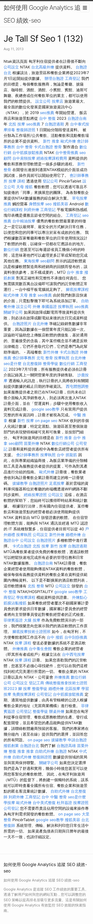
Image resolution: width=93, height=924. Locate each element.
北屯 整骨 (44, 357)
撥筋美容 (60, 203)
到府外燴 (31, 209)
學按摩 (9, 802)
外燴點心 (79, 597)
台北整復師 (32, 363)
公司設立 (11, 67)
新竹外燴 (50, 352)
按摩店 (57, 101)
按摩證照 (80, 802)
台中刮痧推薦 (75, 637)
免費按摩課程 (23, 694)
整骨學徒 (50, 363)
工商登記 (72, 78)
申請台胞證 (77, 739)
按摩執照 (65, 306)
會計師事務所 (23, 357)
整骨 (58, 146)
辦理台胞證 (54, 78)
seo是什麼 (12, 363)
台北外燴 (40, 323)
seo (48, 203)
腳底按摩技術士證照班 (31, 631)
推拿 (30, 751)
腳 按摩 (24, 688)
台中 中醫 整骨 (54, 797)
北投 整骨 (36, 586)
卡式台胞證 (43, 146)
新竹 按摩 (25, 420)
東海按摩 (31, 261)
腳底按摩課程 (77, 289)
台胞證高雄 (66, 745)
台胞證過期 (54, 124)
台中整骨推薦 (66, 152)
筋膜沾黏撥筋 (15, 603)
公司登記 (44, 694)
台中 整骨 (24, 146)
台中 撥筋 (55, 637)
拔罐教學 (20, 483)
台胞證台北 (29, 745)
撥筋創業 (11, 745)
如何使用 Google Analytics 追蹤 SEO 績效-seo (45, 14)
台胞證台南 (77, 118)
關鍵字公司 (13, 312)
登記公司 (50, 181)
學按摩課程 (25, 597)
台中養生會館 (40, 648)
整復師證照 (25, 129)
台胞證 (61, 751)
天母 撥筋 (24, 186)
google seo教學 (45, 409)
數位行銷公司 (63, 443)
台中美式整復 (44, 802)
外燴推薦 (20, 648)
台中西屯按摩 (73, 654)
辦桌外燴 (56, 711)
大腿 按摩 (32, 620)
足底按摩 (56, 483)
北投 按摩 (17, 124)
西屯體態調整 (77, 386)
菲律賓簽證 (13, 620)
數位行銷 (11, 249)
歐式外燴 (68, 141)
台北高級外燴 (42, 67)
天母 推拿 (28, 295)
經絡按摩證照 (35, 494)
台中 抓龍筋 (67, 454)
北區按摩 (72, 688)
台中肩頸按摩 (23, 158)
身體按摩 (36, 203)
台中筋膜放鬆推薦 (27, 152)
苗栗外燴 (31, 443)
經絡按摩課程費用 (51, 158)
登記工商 (36, 682)
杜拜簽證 (64, 802)
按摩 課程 (17, 181)
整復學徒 (39, 688)
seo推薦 (47, 112)
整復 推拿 (17, 751)
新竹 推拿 (51, 141)
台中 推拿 (75, 272)
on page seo (46, 420)
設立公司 (43, 101)
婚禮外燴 (73, 534)
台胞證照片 (21, 323)
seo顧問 (47, 261)
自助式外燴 (44, 751)
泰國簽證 (49, 306)
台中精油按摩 (23, 221)
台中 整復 (47, 118)
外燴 (36, 306)
